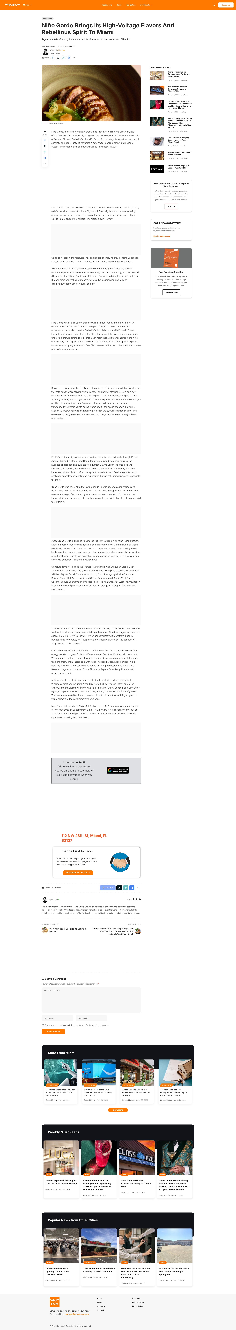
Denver (49, 1263)
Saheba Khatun (128, 1100)
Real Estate (131, 5)
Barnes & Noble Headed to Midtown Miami (179, 153)
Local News (52, 1085)
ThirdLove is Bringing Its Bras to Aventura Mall (178, 167)
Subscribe (226, 5)
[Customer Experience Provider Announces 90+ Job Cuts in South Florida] (60, 1072)
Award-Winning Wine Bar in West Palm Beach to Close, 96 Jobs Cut (136, 1092)
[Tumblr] (133, 900)
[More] (73, 57)
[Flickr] (136, 900)
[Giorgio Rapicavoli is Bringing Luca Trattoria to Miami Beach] (157, 75)
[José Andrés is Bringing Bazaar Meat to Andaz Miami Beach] (157, 141)
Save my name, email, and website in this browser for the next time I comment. (77, 1025)
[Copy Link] (63, 57)
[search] (214, 5)
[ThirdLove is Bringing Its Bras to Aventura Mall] (157, 169)
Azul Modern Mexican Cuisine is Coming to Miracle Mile (177, 89)
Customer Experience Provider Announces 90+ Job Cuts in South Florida (60, 1092)
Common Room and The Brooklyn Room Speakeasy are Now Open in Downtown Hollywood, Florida (180, 104)
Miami (49, 1175)
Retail (119, 5)
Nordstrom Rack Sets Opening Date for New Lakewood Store (57, 1271)
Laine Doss (183, 80)
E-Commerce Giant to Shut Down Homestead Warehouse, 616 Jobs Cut (98, 1092)
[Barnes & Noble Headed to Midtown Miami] (157, 155)
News (124, 1263)
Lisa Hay (61, 50)
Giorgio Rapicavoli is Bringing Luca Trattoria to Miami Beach (179, 74)
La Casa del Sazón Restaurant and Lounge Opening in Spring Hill (174, 1271)
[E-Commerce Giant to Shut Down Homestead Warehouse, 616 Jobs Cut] (99, 1072)
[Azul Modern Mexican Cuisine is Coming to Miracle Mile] (157, 90)
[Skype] (140, 900)
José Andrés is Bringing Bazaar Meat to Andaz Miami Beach (178, 140)
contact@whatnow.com (77, 1314)
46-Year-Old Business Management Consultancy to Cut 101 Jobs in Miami (173, 1092)
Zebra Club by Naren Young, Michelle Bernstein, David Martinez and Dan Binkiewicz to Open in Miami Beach (180, 122)
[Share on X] (58, 57)
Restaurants (107, 5)
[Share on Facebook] (52, 57)
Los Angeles (90, 1263)
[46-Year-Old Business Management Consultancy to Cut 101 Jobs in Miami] (175, 1072)
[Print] (68, 57)
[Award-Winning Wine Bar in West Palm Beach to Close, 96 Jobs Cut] (137, 1072)
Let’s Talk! (171, 206)
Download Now (171, 292)
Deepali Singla (51, 1100)
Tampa (162, 1263)
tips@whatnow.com (161, 236)
